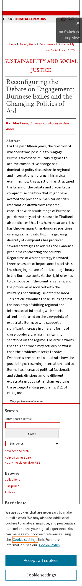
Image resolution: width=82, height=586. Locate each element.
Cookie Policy (49, 545)
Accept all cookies (41, 560)
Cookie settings (25, 539)
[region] (41, 545)
